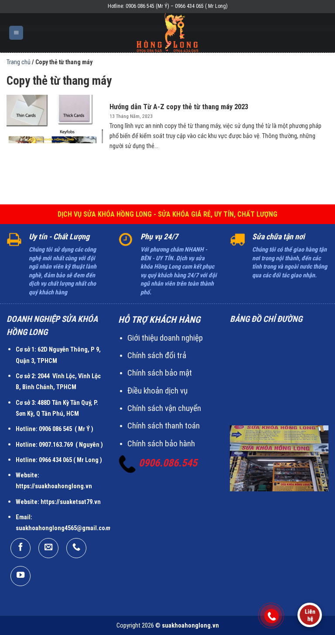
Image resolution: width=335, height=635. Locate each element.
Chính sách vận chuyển (164, 408)
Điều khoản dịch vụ (157, 391)
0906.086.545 (168, 463)
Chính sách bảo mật (159, 373)
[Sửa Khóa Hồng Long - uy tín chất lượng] (167, 33)
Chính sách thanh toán (163, 426)
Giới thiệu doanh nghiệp (165, 338)
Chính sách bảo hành (161, 443)
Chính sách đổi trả (156, 355)
